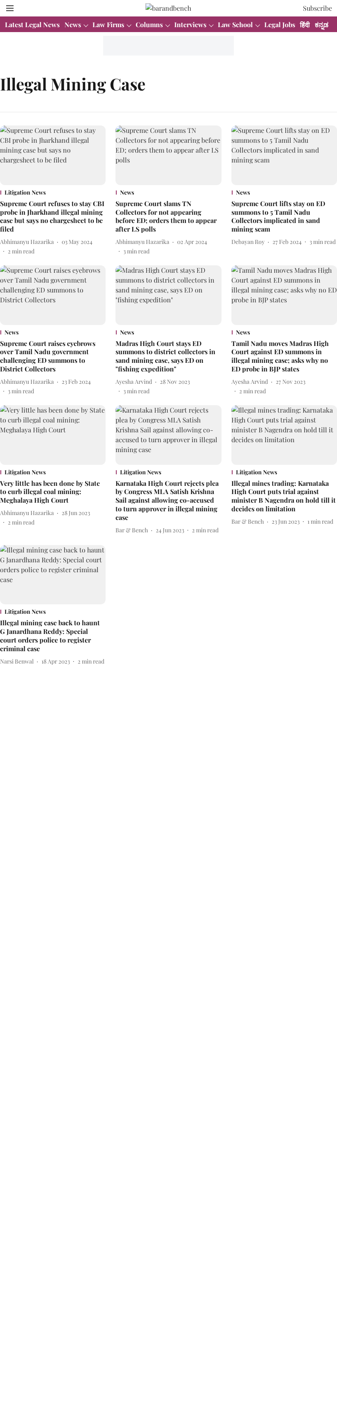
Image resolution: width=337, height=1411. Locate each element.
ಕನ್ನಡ (321, 24)
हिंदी (305, 24)
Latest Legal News (32, 24)
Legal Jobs (279, 24)
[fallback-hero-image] (53, 155)
